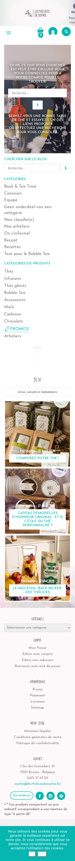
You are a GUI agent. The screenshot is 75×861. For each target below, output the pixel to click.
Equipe (11, 200)
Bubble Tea (14, 293)
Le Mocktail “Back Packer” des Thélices (37, 590)
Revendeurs (21, 795)
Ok (32, 854)
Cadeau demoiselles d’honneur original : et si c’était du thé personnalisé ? (37, 519)
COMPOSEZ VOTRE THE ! (37, 458)
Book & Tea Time (20, 186)
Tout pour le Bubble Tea (27, 254)
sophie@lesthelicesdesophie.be (37, 784)
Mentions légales (37, 731)
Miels (9, 307)
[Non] (70, 844)
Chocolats (13, 321)
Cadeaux (12, 314)
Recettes (12, 247)
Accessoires (14, 300)
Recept (11, 240)
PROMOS (19, 329)
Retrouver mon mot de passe (37, 666)
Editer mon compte (37, 654)
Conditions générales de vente (37, 737)
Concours (13, 193)
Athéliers (12, 336)
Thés (8, 271)
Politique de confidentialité (37, 743)
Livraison (37, 701)
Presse (37, 689)
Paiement (37, 695)
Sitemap (37, 707)
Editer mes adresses (37, 660)
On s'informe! (17, 233)
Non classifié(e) (19, 220)
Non (42, 854)
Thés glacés (15, 286)
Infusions (12, 279)
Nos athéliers (17, 226)
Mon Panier (38, 648)
